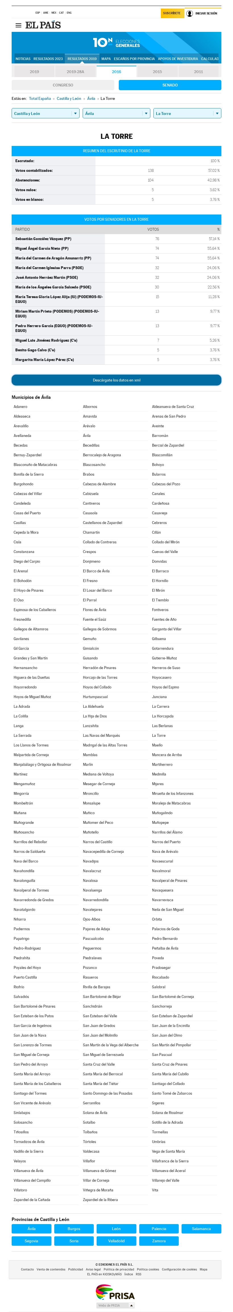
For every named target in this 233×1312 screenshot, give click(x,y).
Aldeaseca (22, 416)
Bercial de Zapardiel (168, 445)
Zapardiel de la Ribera (100, 1200)
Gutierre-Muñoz (164, 658)
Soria (74, 1241)
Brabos (88, 474)
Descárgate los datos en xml (116, 380)
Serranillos (91, 1103)
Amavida (90, 416)
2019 (34, 71)
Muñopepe (160, 822)
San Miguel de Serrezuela (103, 1055)
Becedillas (91, 445)
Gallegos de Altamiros (31, 629)
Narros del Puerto (166, 842)
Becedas (21, 445)
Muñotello (91, 832)
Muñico (89, 813)
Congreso (63, 85)
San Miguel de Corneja (31, 1055)
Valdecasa (91, 1151)
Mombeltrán (23, 803)
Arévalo (89, 426)
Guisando (90, 658)
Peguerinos (92, 948)
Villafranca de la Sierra (170, 1161)
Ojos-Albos (91, 919)
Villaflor (89, 1161)
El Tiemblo (160, 600)
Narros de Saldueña (29, 851)
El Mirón (158, 590)
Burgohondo (23, 484)
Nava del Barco (26, 861)
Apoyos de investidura (178, 59)
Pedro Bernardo (165, 938)
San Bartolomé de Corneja (173, 997)
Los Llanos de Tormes (31, 745)
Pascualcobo (93, 938)
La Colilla (21, 716)
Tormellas (160, 1132)
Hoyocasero (161, 677)
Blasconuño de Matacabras (35, 465)
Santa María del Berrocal (103, 1074)
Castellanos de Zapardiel (102, 523)
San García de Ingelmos (32, 1026)
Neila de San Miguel (168, 909)
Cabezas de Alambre (99, 484)
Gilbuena (159, 639)
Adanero (20, 407)
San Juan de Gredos (99, 1026)
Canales (158, 494)
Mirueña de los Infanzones (173, 793)
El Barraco (160, 571)
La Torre (159, 735)
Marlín (88, 764)
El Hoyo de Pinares (28, 590)
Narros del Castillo (97, 842)
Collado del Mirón (166, 542)
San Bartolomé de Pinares (34, 1006)
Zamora (159, 1241)
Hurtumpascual (95, 697)
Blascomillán (162, 455)
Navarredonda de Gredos (34, 900)
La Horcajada (163, 716)
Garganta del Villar (167, 629)
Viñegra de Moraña (98, 1190)
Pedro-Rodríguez (27, 948)
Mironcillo (91, 793)
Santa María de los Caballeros (37, 1084)
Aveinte (158, 426)
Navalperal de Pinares (169, 880)
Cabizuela (91, 494)
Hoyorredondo (25, 687)
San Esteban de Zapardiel (172, 1016)
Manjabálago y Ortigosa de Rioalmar (42, 764)
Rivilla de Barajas (96, 987)
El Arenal (21, 571)
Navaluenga (92, 890)
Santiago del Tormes (30, 1093)
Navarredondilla (96, 900)
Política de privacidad (119, 1269)
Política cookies (148, 1269)
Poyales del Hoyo (27, 968)
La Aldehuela (93, 706)
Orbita (157, 919)
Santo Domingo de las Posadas (107, 1093)
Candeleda (22, 503)
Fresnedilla (22, 619)
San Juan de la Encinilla (171, 1026)
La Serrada (23, 735)
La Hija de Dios (95, 716)
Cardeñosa (160, 503)
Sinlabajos (22, 1113)
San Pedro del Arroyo (31, 1064)
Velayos (20, 1161)
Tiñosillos (21, 1132)
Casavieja (159, 513)
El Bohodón (23, 581)
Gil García (21, 648)
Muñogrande (24, 822)
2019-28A (75, 71)
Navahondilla (24, 871)
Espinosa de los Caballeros (35, 610)
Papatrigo (21, 938)
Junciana (159, 697)
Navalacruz (92, 871)
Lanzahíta (91, 726)
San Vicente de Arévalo (32, 1103)
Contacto (27, 1269)
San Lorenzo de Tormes (33, 1045)
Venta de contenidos (51, 1269)
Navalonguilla (24, 880)
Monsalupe (91, 803)
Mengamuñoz (24, 784)
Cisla (17, 542)
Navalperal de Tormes (31, 890)
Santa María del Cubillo (170, 1074)
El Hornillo (160, 581)
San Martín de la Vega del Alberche (111, 1045)
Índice (128, 1274)
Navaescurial (162, 861)
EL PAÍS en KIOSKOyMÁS (104, 1274)
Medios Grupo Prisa (115, 1305)
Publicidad (75, 1269)
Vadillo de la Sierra (28, 1151)
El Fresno (90, 581)
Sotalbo (89, 1122)
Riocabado (160, 977)
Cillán (156, 532)
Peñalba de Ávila (165, 948)
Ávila (87, 436)
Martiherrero (162, 764)
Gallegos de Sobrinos (99, 629)
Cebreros (159, 523)
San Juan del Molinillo (100, 1035)
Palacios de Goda (166, 929)
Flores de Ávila (94, 610)
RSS (138, 1274)
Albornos (90, 407)
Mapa (106, 59)
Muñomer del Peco (98, 822)
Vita (155, 1190)
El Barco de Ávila (96, 571)
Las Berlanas (162, 726)
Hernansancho (25, 668)
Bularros (159, 474)
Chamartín (91, 532)
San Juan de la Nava (30, 1035)
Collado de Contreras (99, 542)
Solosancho (23, 1122)
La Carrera (160, 706)
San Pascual (162, 1055)
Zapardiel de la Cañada (32, 1200)
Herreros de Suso (166, 668)
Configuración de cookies (179, 1269)
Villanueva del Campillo (32, 1180)
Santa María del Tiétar (100, 1084)
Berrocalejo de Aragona (102, 455)
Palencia (159, 1228)
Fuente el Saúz (94, 619)
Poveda (158, 958)
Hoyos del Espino (165, 687)
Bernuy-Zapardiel (27, 455)
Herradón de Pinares (99, 668)
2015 (157, 71)
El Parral (90, 600)
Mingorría (21, 793)
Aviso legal (93, 1269)
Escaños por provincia (134, 59)
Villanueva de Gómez (99, 1171)
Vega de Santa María (168, 1151)
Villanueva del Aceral (169, 1171)
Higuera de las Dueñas (32, 677)
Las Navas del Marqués (101, 735)
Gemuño (89, 639)
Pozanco (90, 968)
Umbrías (158, 1142)
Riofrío (19, 987)
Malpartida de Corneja (31, 755)
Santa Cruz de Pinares (170, 1064)
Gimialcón (91, 648)
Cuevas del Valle (165, 552)
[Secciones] (18, 25)
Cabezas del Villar (28, 494)
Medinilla (159, 774)
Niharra (20, 919)
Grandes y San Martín (31, 658)
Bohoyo (158, 465)
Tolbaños (90, 1132)
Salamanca (201, 1228)
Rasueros (90, 977)
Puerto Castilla (25, 977)
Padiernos (22, 929)
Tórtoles (89, 1142)
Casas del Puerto (27, 513)
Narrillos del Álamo (167, 832)
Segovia (31, 1241)
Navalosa (90, 880)
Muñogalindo (162, 813)
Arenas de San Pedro (169, 416)
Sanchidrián (92, 1006)
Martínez (21, 774)
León (116, 1228)
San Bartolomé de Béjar (102, 997)
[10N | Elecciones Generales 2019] (116, 42)
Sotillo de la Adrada (167, 1122)
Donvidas (159, 561)
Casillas (20, 523)
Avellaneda (22, 436)
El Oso (19, 600)
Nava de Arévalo (165, 851)
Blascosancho (94, 465)
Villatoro (20, 1190)
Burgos (74, 1228)
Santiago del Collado (168, 1084)
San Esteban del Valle (100, 1016)
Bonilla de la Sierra (29, 474)
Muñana (20, 813)
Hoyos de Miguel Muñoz (32, 697)
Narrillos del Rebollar (30, 842)
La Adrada (22, 706)
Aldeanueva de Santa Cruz (173, 407)
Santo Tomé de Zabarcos (172, 1093)
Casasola (90, 513)
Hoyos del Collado (97, 687)
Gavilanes (21, 639)
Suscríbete (171, 13)
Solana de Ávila (95, 1113)
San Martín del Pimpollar (171, 1045)
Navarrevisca (162, 900)
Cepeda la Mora (26, 532)
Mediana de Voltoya (98, 774)
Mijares (158, 784)
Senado (170, 85)
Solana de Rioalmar (167, 1113)
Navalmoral (161, 871)
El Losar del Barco (97, 590)
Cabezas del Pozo (166, 484)
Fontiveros (160, 610)
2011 (198, 71)
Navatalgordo (24, 909)
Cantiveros (91, 503)
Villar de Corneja (96, 1180)
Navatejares (92, 909)
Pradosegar (161, 968)
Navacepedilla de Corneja (103, 851)
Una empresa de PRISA (115, 1292)
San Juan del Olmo (167, 1035)
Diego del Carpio (27, 561)
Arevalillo (21, 426)
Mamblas (90, 755)
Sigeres (158, 1103)
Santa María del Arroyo (32, 1074)
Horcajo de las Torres (100, 677)
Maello (157, 745)
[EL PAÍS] (43, 25)
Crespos (89, 552)
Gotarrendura (163, 648)
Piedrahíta (22, 958)
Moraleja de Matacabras (171, 803)
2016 (116, 71)
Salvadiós (21, 997)
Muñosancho (24, 832)
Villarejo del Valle (165, 1180)
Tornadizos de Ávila (29, 1142)
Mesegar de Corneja (99, 784)
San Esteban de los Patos (34, 1016)
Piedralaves (92, 958)
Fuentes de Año (164, 619)
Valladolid (116, 1241)
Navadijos (91, 861)
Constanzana (24, 552)
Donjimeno (91, 561)
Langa (19, 726)
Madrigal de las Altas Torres (105, 745)
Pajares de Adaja (96, 929)
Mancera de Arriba (167, 755)
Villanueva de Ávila (28, 1171)
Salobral (158, 987)
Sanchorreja (162, 1006)
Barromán (160, 436)
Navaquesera (162, 890)
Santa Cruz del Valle (99, 1064)
